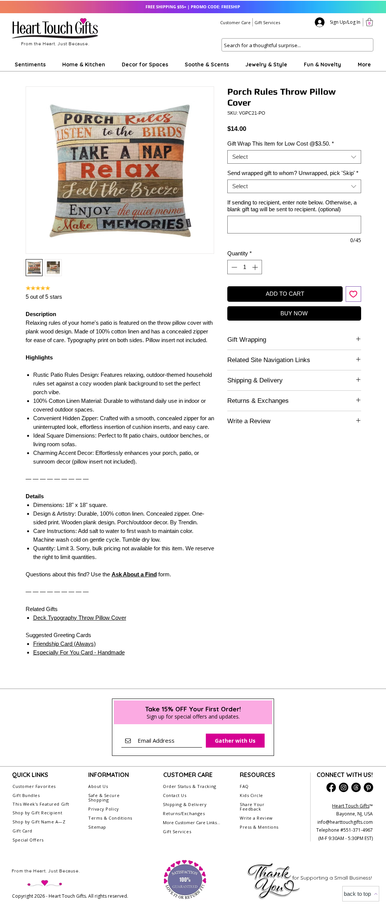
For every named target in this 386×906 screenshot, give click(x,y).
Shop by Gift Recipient (37, 812)
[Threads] (356, 787)
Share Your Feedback (252, 807)
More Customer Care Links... (191, 822)
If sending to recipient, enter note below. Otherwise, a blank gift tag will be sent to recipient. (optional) (292, 205)
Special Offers (28, 840)
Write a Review (256, 818)
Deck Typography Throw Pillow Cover (79, 617)
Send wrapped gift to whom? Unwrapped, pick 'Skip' (292, 173)
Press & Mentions (259, 827)
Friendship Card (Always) (64, 643)
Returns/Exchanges (184, 813)
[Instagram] (343, 787)
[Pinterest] (368, 787)
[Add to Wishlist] (353, 294)
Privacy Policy (103, 809)
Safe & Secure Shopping (103, 797)
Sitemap (97, 827)
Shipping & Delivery (185, 804)
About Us (98, 786)
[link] (369, 22)
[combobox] (294, 157)
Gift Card (22, 831)
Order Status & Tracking (189, 786)
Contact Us (175, 795)
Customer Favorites (34, 786)
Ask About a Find (134, 574)
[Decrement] (233, 267)
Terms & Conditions (110, 818)
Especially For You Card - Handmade (79, 652)
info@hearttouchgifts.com (345, 822)
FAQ (244, 786)
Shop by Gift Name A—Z (39, 822)
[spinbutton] (244, 267)
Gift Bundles (26, 795)
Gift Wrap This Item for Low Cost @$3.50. (280, 143)
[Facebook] (331, 787)
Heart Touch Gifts (350, 806)
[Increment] (256, 267)
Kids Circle (251, 795)
